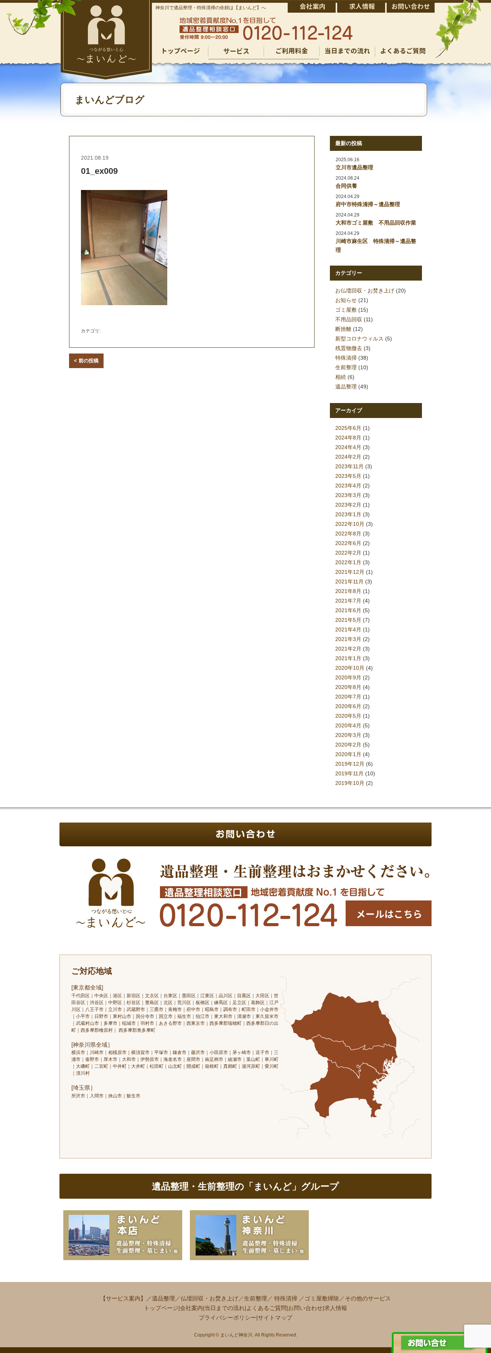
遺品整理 (346, 386)
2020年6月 (348, 706)
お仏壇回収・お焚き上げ (364, 290)
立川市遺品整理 (354, 167)
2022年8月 (348, 533)
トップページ (161, 1308)
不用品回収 (348, 319)
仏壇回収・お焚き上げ (209, 1298)
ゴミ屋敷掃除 (322, 1298)
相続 (340, 377)
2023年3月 (348, 495)
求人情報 (335, 1308)
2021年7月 (348, 601)
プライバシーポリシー (227, 1317)
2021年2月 (348, 649)
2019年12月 (349, 764)
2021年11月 (349, 581)
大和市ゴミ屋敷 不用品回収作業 (376, 223)
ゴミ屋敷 (346, 310)
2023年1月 (348, 514)
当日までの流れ (224, 1308)
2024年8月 (348, 437)
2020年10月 (349, 668)
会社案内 (191, 1308)
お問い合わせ (305, 1308)
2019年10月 (349, 783)
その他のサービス (368, 1298)
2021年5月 (348, 620)
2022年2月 (348, 553)
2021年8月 (348, 591)
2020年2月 (348, 745)
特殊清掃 (346, 358)
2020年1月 (348, 754)
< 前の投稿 (86, 360)
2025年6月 (348, 428)
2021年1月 (348, 658)
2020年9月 (348, 677)
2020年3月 (348, 735)
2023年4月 (348, 485)
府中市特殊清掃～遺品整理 (368, 204)
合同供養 (346, 186)
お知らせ (346, 300)
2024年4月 (348, 447)
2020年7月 (348, 697)
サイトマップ (275, 1317)
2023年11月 (349, 466)
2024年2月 (348, 457)
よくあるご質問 (266, 1308)
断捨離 (343, 329)
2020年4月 (348, 725)
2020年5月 (348, 716)
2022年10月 (349, 524)
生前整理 (346, 367)
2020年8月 (348, 687)
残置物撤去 (348, 348)
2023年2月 (348, 505)
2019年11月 (349, 773)
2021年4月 (348, 629)
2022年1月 (348, 562)
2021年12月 (349, 572)
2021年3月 (348, 639)
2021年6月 (348, 610)
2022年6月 (348, 543)
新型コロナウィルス (359, 338)
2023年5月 (348, 476)
